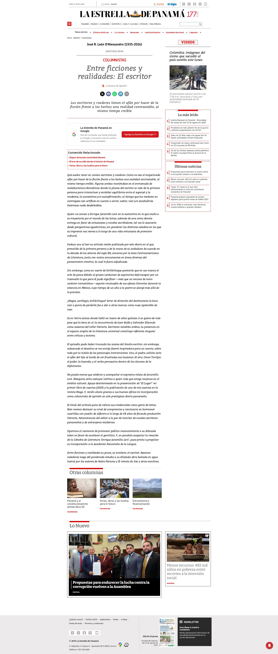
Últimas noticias (188, 166)
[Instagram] (200, 4)
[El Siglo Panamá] (172, 4)
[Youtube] (205, 4)
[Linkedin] (120, 93)
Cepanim (194, 32)
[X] (189, 4)
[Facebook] (194, 4)
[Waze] (126, 644)
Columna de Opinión (116, 85)
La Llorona (119, 32)
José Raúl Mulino (152, 32)
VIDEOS (188, 42)
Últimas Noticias (101, 32)
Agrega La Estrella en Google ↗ (140, 134)
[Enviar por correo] (126, 93)
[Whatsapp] (114, 93)
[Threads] (183, 4)
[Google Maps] (120, 644)
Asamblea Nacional (175, 32)
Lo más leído (188, 115)
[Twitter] (102, 93)
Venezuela (134, 32)
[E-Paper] (158, 4)
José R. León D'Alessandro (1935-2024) (114, 44)
